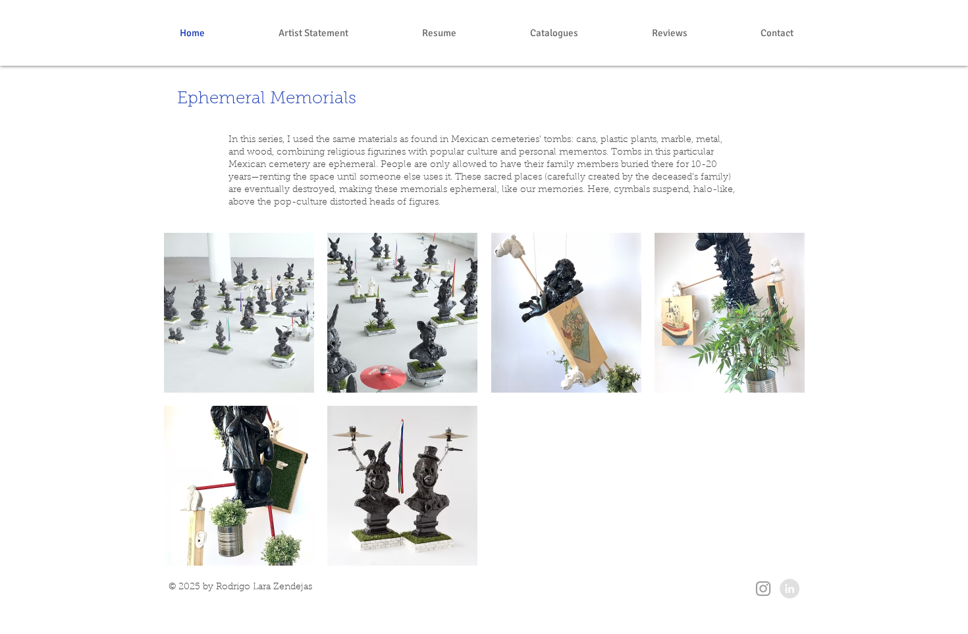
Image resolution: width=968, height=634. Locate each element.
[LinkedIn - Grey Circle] (789, 588)
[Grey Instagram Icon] (763, 588)
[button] (239, 313)
